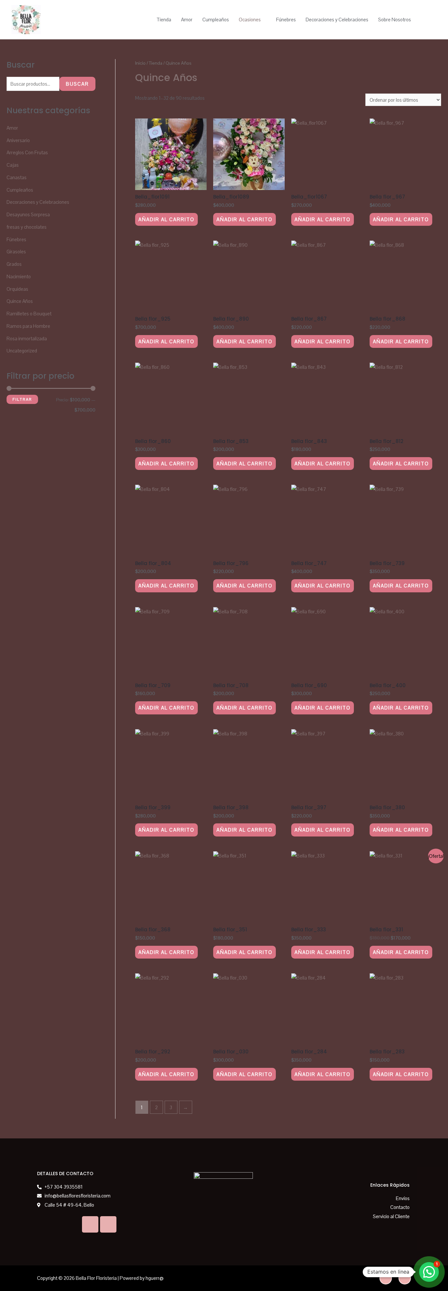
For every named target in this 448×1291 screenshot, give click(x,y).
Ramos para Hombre (28, 326)
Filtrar (22, 399)
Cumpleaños (215, 19)
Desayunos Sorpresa (28, 214)
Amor (187, 19)
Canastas (17, 177)
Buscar (77, 84)
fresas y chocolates (27, 227)
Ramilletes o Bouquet (29, 313)
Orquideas (17, 289)
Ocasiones (250, 19)
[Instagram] (108, 1224)
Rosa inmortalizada (27, 338)
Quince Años (20, 301)
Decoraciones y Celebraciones (337, 19)
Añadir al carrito (166, 219)
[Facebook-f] (404, 1278)
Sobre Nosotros (394, 19)
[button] (429, 1272)
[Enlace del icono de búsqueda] (429, 19)
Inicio (140, 63)
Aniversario (18, 140)
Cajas (13, 165)
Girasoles (16, 251)
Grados (14, 264)
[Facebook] (90, 1224)
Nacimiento (19, 276)
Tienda (163, 19)
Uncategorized (22, 351)
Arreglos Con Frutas (27, 152)
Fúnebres (286, 19)
